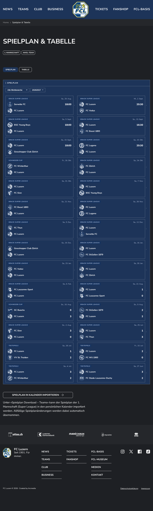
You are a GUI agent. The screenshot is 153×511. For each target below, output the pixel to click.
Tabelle (25, 69)
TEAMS (23, 9)
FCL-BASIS (97, 451)
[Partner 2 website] (46, 434)
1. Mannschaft (11, 52)
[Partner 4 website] (106, 434)
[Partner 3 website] (76, 434)
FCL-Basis (142, 9)
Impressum (145, 488)
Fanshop (120, 9)
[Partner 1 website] (15, 434)
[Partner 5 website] (136, 434)
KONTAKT (97, 475)
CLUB (38, 9)
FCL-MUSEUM (99, 459)
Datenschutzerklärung (129, 488)
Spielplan (10, 69)
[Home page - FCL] (80, 9)
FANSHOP (72, 459)
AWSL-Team (28, 52)
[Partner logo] (122, 451)
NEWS (8, 9)
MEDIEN (96, 467)
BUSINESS (55, 9)
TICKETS (101, 9)
